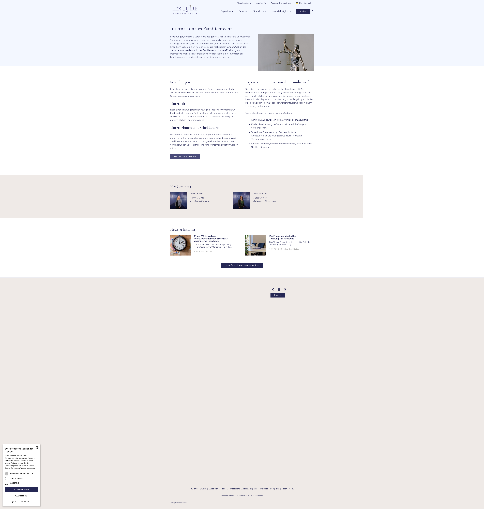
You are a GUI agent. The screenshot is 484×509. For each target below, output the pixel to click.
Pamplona (274, 489)
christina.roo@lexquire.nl (201, 201)
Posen (284, 489)
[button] (312, 11)
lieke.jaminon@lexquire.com (265, 201)
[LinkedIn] (285, 289)
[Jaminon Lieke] (241, 194)
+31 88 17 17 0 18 (197, 198)
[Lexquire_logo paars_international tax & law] (185, 8)
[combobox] (37, 447)
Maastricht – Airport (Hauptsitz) (244, 489)
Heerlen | (225, 489)
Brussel (203, 489)
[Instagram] (279, 289)
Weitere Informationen (28, 468)
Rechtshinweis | (228, 496)
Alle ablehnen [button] (21, 496)
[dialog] (21, 475)
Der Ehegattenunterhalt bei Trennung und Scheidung (282, 237)
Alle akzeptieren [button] (21, 489)
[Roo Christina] (178, 194)
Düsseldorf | (214, 489)
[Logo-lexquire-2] (233, 381)
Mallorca (264, 489)
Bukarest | (195, 489)
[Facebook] (273, 289)
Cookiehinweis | (243, 496)
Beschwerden (257, 496)
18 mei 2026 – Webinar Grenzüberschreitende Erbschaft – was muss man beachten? (211, 238)
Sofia (291, 489)
